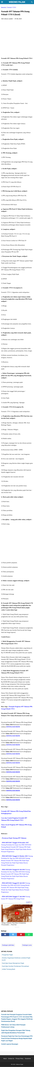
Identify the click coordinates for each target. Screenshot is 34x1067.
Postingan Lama (27, 945)
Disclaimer (28, 1058)
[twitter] (13, 934)
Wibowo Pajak (17, 2)
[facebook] (5, 934)
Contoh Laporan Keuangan (9, 1044)
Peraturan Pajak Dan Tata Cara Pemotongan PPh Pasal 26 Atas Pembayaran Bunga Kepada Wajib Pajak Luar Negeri (17, 1038)
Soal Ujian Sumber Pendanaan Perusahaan (15, 966)
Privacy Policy (19, 1058)
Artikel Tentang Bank (8, 969)
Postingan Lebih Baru (8, 945)
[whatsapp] (29, 934)
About (5, 1058)
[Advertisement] (17, 39)
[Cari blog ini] (32, 2)
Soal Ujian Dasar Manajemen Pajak (13, 963)
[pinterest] (21, 934)
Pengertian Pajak (7, 955)
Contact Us (11, 1058)
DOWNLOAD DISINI (13, 727)
